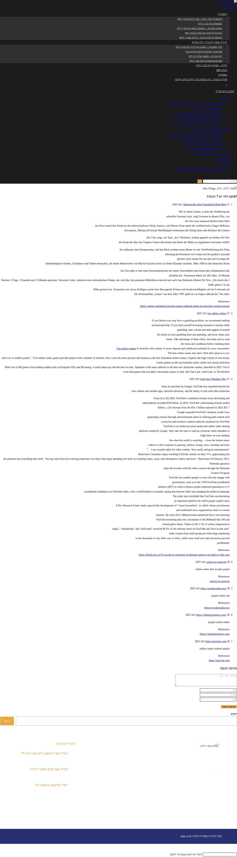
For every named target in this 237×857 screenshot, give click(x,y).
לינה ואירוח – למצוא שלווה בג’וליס (203, 143)
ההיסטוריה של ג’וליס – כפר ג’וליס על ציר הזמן (197, 103)
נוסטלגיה (225, 163)
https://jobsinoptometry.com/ (211, 615)
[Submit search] (200, 181)
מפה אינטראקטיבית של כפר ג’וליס (203, 148)
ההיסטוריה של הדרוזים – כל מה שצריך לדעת (198, 123)
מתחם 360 (224, 158)
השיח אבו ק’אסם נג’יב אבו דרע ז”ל (44, 753)
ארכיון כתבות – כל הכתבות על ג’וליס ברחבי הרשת (203, 168)
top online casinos (217, 313)
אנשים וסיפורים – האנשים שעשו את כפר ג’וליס (196, 113)
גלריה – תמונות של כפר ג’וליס (213, 153)
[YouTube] (212, 774)
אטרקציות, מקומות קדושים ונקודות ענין (201, 138)
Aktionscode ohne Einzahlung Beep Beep (204, 204)
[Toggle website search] (226, 84)
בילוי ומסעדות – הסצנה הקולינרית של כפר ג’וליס (196, 133)
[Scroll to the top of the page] (236, 849)
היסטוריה (224, 98)
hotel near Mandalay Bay (213, 379)
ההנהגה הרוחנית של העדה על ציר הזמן (201, 118)
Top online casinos (126, 348)
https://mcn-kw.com (216, 641)
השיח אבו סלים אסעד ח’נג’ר (49, 769)
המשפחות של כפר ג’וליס (208, 108)
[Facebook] (217, 774)
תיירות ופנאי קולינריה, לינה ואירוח (211, 128)
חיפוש (234, 714)
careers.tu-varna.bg (216, 562)
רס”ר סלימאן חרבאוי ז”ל (51, 785)
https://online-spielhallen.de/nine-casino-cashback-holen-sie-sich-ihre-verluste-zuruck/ (185, 306)
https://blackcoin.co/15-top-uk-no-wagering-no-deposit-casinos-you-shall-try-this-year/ (184, 554)
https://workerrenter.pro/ (213, 588)
